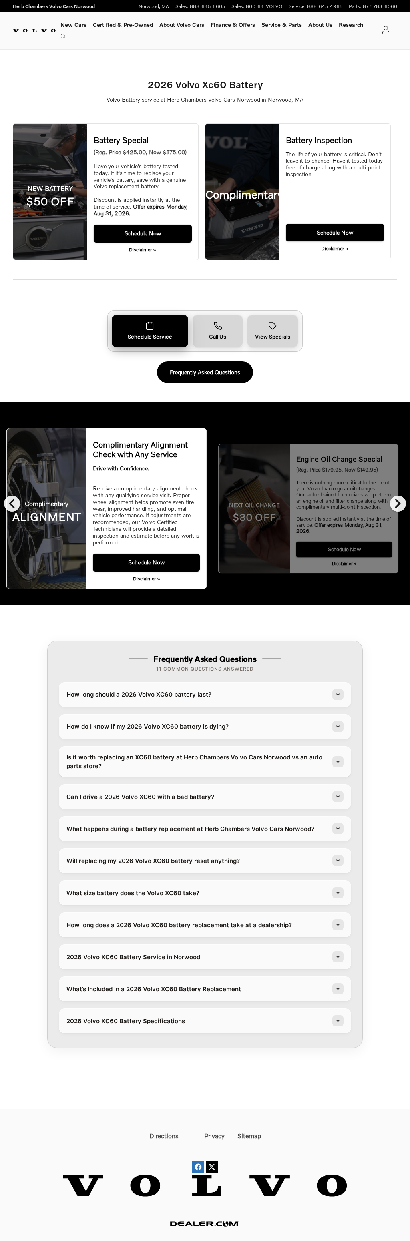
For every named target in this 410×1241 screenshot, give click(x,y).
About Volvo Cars (181, 24)
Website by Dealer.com (205, 1223)
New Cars (73, 24)
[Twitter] (212, 1160)
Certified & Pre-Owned (123, 24)
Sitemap (249, 1135)
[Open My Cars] (382, 31)
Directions (164, 1135)
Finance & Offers (233, 24)
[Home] (34, 30)
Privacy (214, 1135)
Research (351, 24)
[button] (150, 331)
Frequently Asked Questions (205, 372)
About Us (320, 24)
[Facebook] (198, 1160)
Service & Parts (281, 24)
